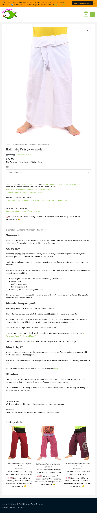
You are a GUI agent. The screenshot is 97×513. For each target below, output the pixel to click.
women (68, 184)
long (44, 184)
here (56, 368)
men (48, 184)
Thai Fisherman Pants (20, 145)
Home (8, 145)
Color (8, 167)
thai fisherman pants (57, 184)
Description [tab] (10, 230)
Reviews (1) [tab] (41, 230)
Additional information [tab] (26, 230)
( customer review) (24, 155)
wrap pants (76, 184)
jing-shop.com (59, 4)
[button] (87, 31)
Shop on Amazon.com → (82, 3)
